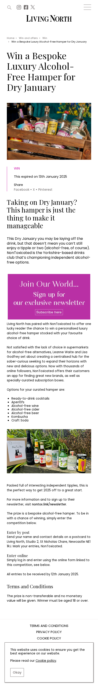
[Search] (9, 7)
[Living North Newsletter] (49, 297)
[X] (33, 8)
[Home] (49, 19)
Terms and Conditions (49, 626)
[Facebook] (26, 8)
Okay (17, 672)
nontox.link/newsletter (49, 504)
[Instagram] (19, 8)
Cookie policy (46, 661)
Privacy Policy (49, 632)
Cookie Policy (49, 638)
